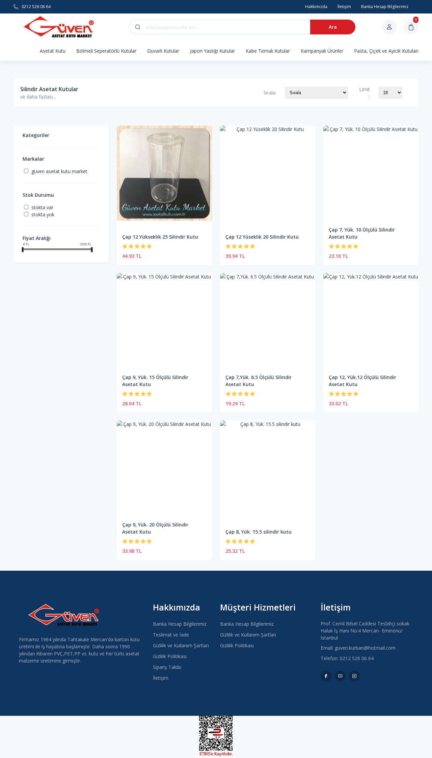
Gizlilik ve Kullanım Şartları (181, 645)
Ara (333, 27)
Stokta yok (42, 214)
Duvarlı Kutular (163, 51)
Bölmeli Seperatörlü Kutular (106, 51)
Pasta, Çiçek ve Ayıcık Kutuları (386, 51)
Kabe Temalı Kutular (268, 51)
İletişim (160, 678)
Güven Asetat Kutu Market (59, 171)
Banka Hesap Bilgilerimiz (180, 624)
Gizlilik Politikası (170, 656)
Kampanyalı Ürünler (322, 51)
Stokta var (42, 207)
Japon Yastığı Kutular (212, 51)
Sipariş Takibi (167, 667)
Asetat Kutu (52, 51)
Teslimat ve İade (171, 634)
